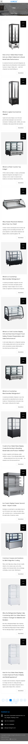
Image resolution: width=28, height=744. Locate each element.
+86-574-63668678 (9, 721)
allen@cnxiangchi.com (10, 727)
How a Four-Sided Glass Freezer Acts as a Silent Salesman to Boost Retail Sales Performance (14, 57)
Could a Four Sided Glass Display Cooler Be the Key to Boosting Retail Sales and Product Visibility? (13, 448)
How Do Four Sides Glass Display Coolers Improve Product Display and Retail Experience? (13, 675)
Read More (20, 73)
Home (12, 13)
